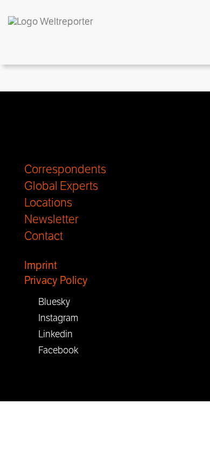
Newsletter (51, 219)
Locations (48, 203)
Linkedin (52, 334)
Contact (43, 236)
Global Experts (61, 186)
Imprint (40, 265)
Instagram (55, 318)
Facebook (55, 350)
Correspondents (65, 169)
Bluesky (51, 302)
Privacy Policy (56, 280)
